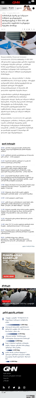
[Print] (34, 29)
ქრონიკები (6, 286)
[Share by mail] (29, 29)
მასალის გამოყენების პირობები (12, 376)
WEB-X (30, 391)
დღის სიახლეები (8, 144)
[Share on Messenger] (25, 29)
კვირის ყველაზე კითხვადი (13, 312)
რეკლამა (6, 378)
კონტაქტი (6, 380)
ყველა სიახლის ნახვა (28, 246)
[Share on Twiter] (27, 29)
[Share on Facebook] (22, 29)
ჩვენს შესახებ (7, 373)
